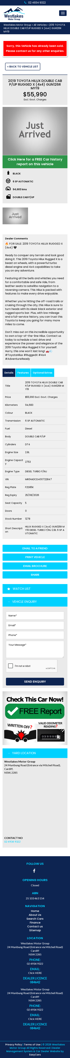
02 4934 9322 (37, 3)
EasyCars (35, 1054)
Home (35, 911)
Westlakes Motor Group (17, 25)
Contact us (35, 926)
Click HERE (35, 972)
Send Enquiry (35, 681)
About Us (35, 915)
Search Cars (35, 919)
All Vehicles (40, 25)
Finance (35, 923)
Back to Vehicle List (23, 66)
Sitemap (35, 930)
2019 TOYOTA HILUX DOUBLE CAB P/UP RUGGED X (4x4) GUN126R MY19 (34, 28)
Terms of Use (32, 1044)
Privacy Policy (14, 1044)
